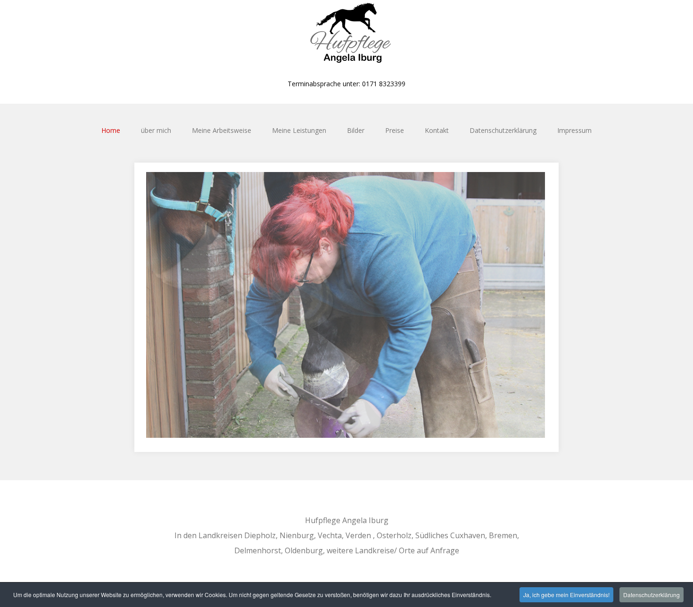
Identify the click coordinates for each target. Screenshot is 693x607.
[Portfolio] (346, 35)
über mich (156, 130)
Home (110, 130)
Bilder (355, 130)
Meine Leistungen (299, 130)
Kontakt (437, 130)
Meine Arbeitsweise (221, 130)
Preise (394, 130)
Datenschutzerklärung (503, 130)
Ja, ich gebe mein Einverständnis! (566, 595)
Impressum (574, 130)
